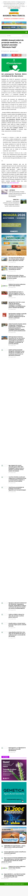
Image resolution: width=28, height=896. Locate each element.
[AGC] (14, 824)
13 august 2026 (13, 332)
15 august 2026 (13, 309)
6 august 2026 (12, 752)
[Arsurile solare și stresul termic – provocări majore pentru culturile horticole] (4, 625)
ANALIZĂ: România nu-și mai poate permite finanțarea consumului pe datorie (16, 268)
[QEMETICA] (14, 802)
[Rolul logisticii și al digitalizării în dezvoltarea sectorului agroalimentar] (4, 749)
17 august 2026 (5, 878)
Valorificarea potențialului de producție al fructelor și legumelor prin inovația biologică (17, 489)
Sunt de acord (14, 10)
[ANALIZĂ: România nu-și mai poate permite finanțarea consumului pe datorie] (4, 268)
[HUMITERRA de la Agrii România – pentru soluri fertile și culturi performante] (2, 846)
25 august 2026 (11, 280)
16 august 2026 (13, 297)
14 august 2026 (13, 319)
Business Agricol (14, 51)
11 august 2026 (12, 482)
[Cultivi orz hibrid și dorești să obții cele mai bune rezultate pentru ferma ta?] (4, 616)
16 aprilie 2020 (6, 51)
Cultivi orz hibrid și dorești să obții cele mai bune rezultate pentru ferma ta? (16, 616)
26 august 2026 (13, 262)
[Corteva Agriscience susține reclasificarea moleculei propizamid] (2, 852)
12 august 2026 (13, 357)
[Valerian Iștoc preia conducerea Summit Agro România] (4, 286)
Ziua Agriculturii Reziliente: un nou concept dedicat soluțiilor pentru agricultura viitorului (16, 259)
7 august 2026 (12, 627)
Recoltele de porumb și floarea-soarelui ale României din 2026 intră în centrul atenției (16, 277)
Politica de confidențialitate (14, 7)
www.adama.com (14, 183)
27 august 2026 (8, 848)
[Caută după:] (14, 35)
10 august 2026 (13, 491)
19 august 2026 (13, 287)
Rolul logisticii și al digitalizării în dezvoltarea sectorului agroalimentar (17, 749)
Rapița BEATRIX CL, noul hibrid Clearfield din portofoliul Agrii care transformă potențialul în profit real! (14, 875)
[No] (26, 6)
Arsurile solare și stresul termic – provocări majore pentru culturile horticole (17, 625)
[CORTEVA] (14, 779)
